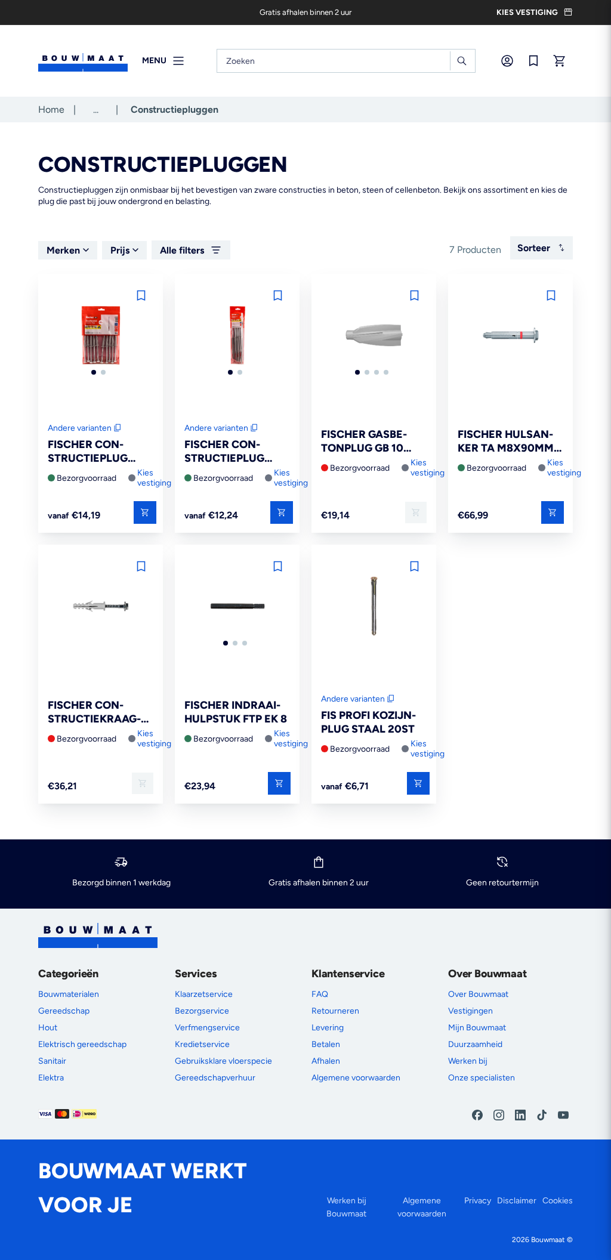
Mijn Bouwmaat (477, 1028)
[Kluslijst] (533, 61)
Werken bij (467, 1061)
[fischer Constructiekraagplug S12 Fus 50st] (100, 607)
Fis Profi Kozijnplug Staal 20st (368, 722)
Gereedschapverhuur (215, 1078)
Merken (63, 250)
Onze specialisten (481, 1078)
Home (51, 109)
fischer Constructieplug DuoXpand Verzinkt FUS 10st (93, 452)
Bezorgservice (202, 1011)
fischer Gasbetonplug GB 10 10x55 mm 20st (364, 442)
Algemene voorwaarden (355, 1078)
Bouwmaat (548, 1240)
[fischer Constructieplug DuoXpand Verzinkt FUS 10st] (100, 336)
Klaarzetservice (204, 994)
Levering (327, 1028)
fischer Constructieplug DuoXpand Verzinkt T (229, 452)
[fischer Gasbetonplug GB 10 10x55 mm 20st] (374, 336)
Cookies (557, 1201)
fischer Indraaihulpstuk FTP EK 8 (235, 712)
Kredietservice (202, 1044)
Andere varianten (80, 428)
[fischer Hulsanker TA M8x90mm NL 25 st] (510, 336)
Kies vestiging (154, 478)
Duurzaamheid (475, 1044)
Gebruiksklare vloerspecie (223, 1061)
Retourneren (335, 1011)
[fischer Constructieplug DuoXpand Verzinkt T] (237, 336)
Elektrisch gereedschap (82, 1044)
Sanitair (52, 1061)
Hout (47, 1028)
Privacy (477, 1201)
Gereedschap (64, 1011)
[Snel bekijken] (145, 512)
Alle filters (182, 250)
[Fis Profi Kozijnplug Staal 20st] (374, 607)
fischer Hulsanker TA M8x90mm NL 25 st (506, 442)
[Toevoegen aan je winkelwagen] (416, 512)
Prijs (119, 250)
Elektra (51, 1078)
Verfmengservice (207, 1028)
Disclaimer (516, 1201)
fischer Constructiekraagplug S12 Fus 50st (98, 713)
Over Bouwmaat (478, 994)
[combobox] (346, 61)
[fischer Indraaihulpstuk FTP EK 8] (237, 607)
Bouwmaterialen (68, 994)
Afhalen (325, 1061)
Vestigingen (470, 1011)
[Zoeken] (461, 60)
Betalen (325, 1044)
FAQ (319, 994)
